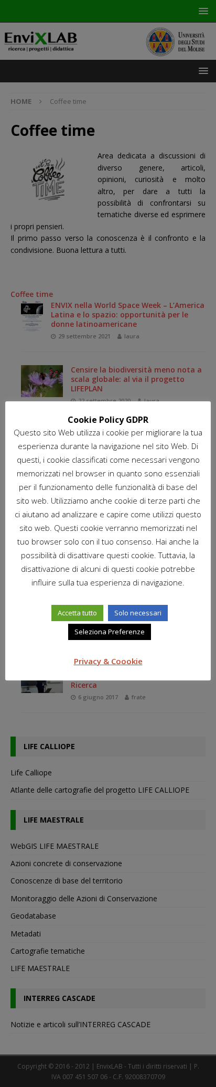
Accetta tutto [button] (77, 612)
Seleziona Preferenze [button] (109, 631)
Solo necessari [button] (137, 612)
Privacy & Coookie (108, 661)
